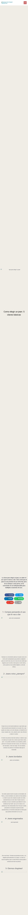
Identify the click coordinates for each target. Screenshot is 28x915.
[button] (9, 594)
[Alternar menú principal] (25, 2)
